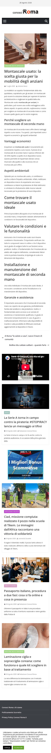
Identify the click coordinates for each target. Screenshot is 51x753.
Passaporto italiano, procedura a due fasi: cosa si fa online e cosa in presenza (25, 595)
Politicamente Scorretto (11, 712)
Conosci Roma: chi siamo (12, 707)
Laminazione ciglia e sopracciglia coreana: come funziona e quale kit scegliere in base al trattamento (25, 663)
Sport (7, 412)
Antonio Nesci (22, 86)
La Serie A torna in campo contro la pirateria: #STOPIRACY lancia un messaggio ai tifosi (25, 422)
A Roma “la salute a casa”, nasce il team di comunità (23, 338)
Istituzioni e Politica (12, 511)
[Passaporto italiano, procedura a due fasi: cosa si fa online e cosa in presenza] (25, 569)
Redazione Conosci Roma (28, 431)
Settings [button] (7, 748)
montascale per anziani (27, 102)
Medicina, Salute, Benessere (14, 66)
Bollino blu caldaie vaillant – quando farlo (27, 345)
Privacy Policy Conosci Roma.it (14, 717)
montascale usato (22, 147)
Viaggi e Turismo (10, 586)
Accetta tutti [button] (18, 748)
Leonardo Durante (25, 538)
